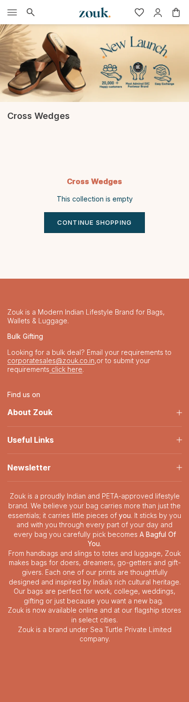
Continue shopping (94, 222)
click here (65, 369)
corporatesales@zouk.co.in (50, 360)
